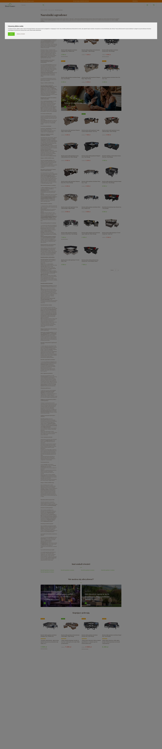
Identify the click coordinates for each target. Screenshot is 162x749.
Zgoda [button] (11, 34)
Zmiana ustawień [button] (21, 34)
